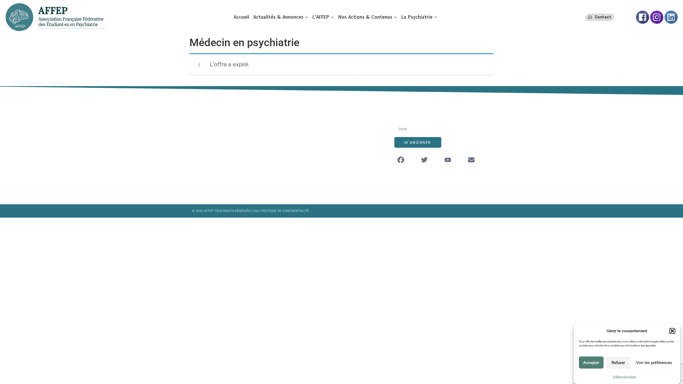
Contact (316, 169)
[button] (672, 331)
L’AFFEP (315, 126)
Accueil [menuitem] (241, 17)
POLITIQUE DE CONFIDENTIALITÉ (285, 211)
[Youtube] (448, 159)
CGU (256, 211)
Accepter (591, 362)
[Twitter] (424, 159)
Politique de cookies (624, 376)
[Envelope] (471, 159)
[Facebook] (401, 159)
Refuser (618, 362)
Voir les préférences (654, 362)
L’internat (317, 148)
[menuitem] (281, 17)
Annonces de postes (328, 137)
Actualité (316, 158)
